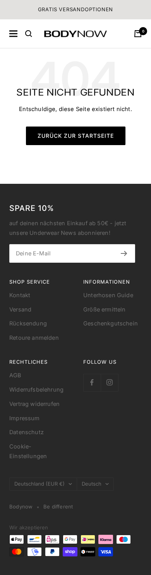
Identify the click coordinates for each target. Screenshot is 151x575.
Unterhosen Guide (108, 295)
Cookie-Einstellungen (28, 451)
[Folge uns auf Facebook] (92, 382)
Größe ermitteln (104, 309)
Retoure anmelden (34, 337)
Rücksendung (28, 323)
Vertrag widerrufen (34, 403)
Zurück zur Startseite (76, 135)
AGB (15, 375)
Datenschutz (26, 432)
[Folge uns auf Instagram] (109, 382)
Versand (20, 309)
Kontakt (19, 295)
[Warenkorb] (138, 33)
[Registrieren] (124, 253)
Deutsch (91, 484)
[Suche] (28, 33)
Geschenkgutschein (110, 323)
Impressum (24, 418)
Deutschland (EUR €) (39, 484)
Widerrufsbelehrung (36, 389)
